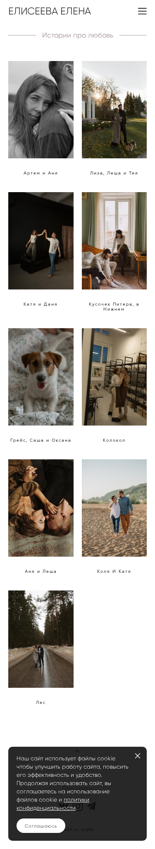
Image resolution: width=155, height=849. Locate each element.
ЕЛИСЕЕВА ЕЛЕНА (49, 11)
